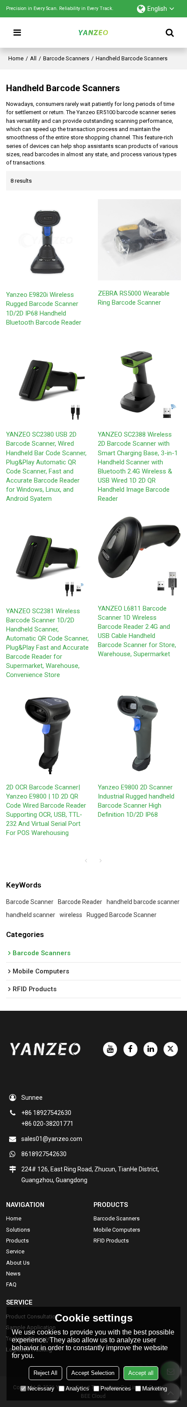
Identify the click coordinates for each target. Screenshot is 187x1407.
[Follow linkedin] (150, 1049)
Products (17, 1240)
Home (15, 58)
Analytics (77, 1388)
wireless (71, 914)
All (33, 58)
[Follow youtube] (110, 1049)
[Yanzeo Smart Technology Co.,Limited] (93, 32)
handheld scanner (30, 914)
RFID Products (111, 1240)
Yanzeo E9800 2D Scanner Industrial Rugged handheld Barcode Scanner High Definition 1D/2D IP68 (136, 801)
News (13, 1273)
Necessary (40, 1388)
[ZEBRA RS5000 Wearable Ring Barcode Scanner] (139, 239)
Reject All (45, 1373)
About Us (18, 1262)
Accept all (141, 1373)
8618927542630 (44, 1154)
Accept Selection (92, 1373)
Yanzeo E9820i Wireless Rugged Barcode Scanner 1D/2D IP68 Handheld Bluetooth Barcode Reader (43, 308)
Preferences (115, 1388)
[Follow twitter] (170, 1049)
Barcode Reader (80, 901)
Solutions (18, 1229)
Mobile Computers (117, 1229)
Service (15, 1251)
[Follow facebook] (130, 1049)
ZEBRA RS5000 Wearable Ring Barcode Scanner (134, 297)
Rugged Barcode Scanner (122, 914)
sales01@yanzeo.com (51, 1138)
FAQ (11, 1284)
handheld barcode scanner (143, 901)
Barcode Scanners (66, 58)
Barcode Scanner (29, 901)
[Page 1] (86, 860)
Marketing (154, 1388)
